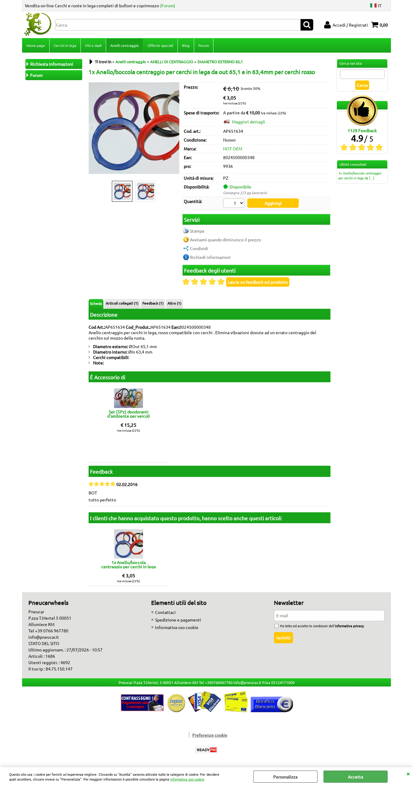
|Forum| (167, 5)
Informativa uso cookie (187, 779)
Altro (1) (174, 303)
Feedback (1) (153, 303)
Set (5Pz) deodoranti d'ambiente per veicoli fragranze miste (128, 413)
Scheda (96, 303)
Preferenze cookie (209, 735)
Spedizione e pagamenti (178, 619)
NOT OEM (232, 148)
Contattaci (165, 612)
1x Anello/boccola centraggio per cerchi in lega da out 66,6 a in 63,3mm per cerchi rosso (128, 564)
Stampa (197, 230)
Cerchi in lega (65, 45)
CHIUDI (408, 773)
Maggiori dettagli (248, 121)
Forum (203, 45)
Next (175, 128)
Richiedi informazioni (210, 257)
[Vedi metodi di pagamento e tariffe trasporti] (206, 710)
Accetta (355, 776)
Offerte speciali (160, 45)
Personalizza (285, 776)
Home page (35, 45)
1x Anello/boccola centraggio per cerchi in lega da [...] (359, 175)
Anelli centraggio (124, 45)
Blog (186, 45)
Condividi (199, 248)
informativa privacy (349, 625)
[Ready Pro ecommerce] (206, 750)
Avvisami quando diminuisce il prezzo (225, 239)
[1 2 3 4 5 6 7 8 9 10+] (234, 203)
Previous (92, 128)
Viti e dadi (93, 45)
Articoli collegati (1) (122, 303)
